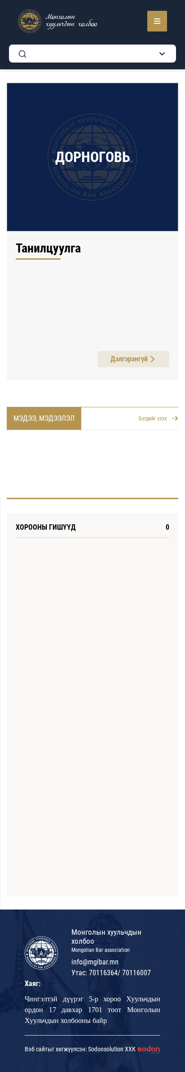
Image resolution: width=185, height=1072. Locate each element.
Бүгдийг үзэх (153, 418)
